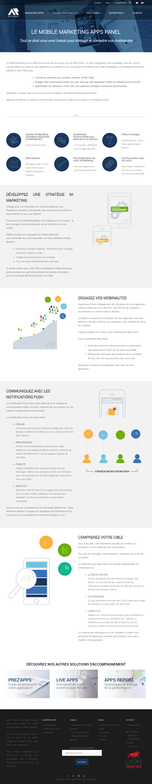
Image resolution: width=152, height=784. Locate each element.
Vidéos (102, 739)
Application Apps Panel (109, 725)
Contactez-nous (134, 725)
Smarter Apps (49, 725)
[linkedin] (84, 775)
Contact (97, 2)
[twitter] (73, 775)
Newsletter (104, 732)
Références (48, 732)
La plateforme (120, 2)
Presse (102, 736)
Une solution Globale (80, 732)
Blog (108, 2)
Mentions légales (89, 779)
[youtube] (78, 775)
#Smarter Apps (34, 12)
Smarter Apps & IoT (51, 728)
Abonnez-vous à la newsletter (82, 747)
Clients (137, 12)
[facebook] (68, 775)
